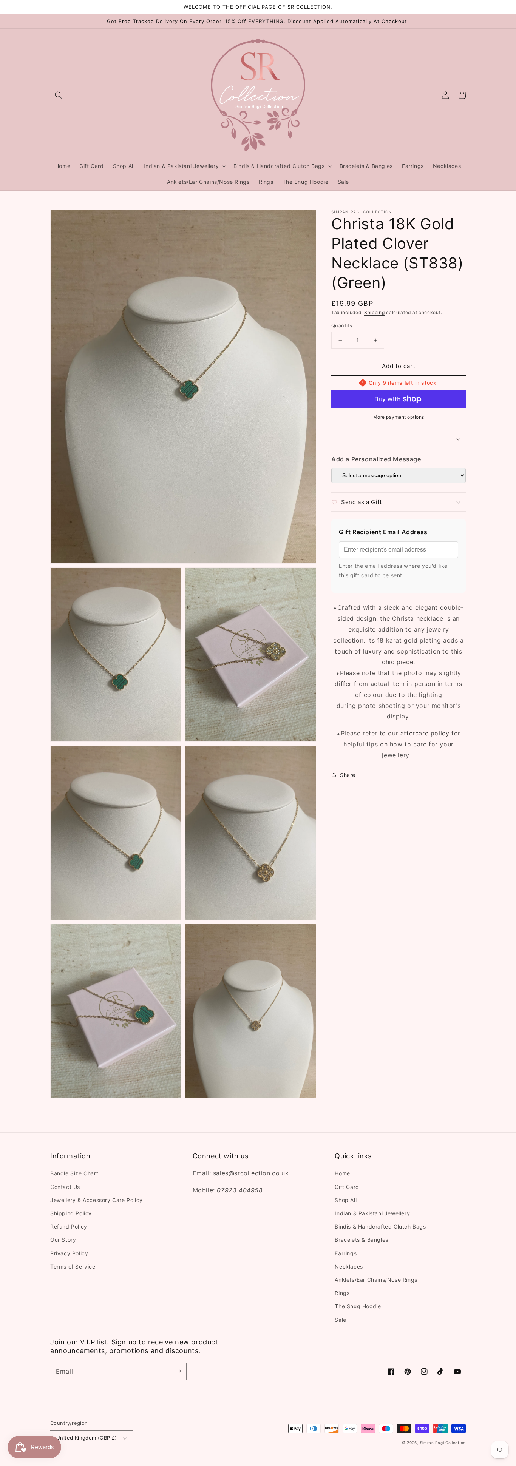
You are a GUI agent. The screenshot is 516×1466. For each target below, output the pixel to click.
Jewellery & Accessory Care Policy (96, 1200)
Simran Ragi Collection (443, 1442)
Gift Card (347, 1187)
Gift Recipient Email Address (383, 532)
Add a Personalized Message (376, 459)
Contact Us (65, 1187)
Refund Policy (68, 1226)
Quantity (341, 325)
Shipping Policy (71, 1213)
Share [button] (347, 775)
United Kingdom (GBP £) (86, 1438)
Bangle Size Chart (74, 1173)
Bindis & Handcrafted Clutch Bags (380, 1226)
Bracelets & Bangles (361, 1239)
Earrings (346, 1253)
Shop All (346, 1200)
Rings (342, 1293)
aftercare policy (423, 733)
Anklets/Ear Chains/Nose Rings (376, 1279)
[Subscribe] (178, 1371)
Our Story (63, 1239)
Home (342, 1173)
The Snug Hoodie (358, 1306)
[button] (58, 95)
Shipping (374, 312)
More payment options (398, 417)
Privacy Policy (69, 1253)
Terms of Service (73, 1266)
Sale (340, 1319)
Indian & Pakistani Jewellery (372, 1213)
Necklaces (349, 1266)
